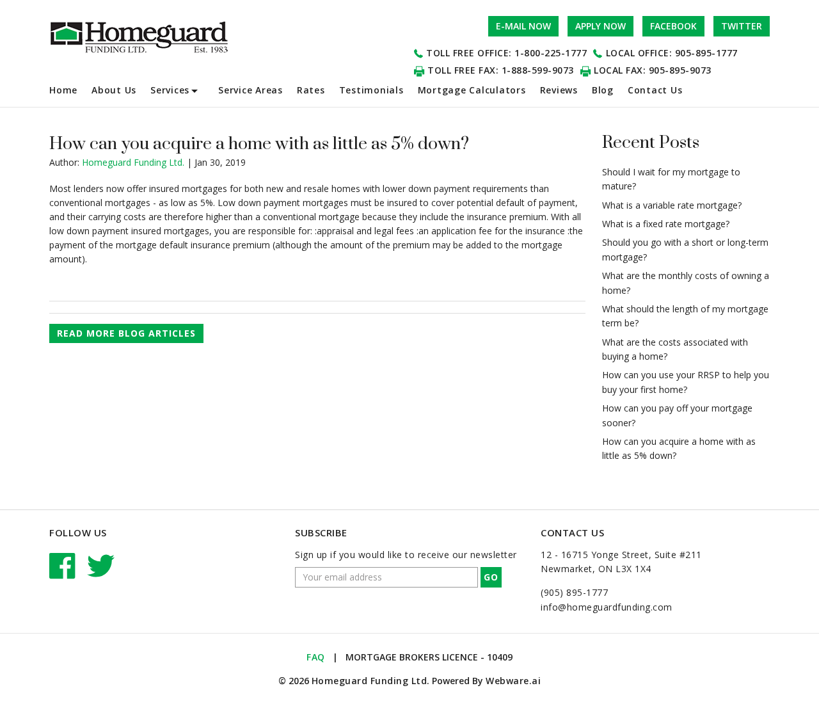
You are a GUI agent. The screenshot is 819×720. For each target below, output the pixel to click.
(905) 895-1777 (574, 592)
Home (63, 90)
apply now (600, 26)
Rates (311, 90)
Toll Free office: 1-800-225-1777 (506, 53)
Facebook (673, 26)
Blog (603, 90)
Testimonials (371, 90)
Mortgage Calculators (472, 90)
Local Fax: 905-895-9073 (653, 70)
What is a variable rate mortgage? (672, 205)
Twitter (741, 26)
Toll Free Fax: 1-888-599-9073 (500, 70)
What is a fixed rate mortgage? (665, 224)
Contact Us (655, 90)
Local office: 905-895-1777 (672, 53)
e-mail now (523, 26)
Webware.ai (513, 681)
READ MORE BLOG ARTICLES (126, 333)
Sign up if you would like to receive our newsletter (406, 554)
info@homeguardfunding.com (606, 607)
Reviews (559, 90)
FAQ (315, 657)
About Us (113, 90)
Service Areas (250, 90)
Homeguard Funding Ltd (369, 681)
